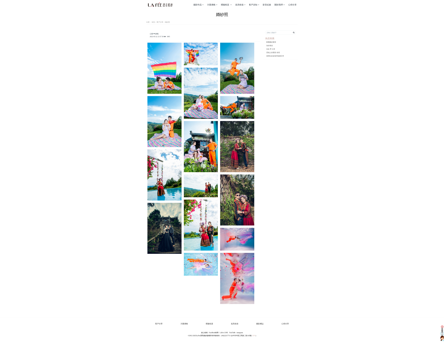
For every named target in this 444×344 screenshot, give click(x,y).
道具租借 (239, 5)
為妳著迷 (269, 45)
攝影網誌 (260, 324)
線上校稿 (204, 332)
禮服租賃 (225, 5)
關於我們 (278, 5)
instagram (240, 332)
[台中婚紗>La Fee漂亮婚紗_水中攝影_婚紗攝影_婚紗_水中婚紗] (160, 4)
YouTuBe (232, 332)
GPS (253, 335)
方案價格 (211, 5)
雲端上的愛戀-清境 (273, 52)
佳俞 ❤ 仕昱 (270, 49)
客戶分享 (160, 22)
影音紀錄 (267, 5)
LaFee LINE (224, 332)
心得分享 (292, 5)
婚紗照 (167, 22)
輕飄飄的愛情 (271, 42)
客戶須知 (253, 5)
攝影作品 (197, 5)
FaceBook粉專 (214, 332)
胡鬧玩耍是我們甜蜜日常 (275, 56)
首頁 (153, 22)
